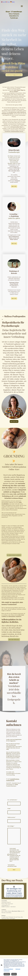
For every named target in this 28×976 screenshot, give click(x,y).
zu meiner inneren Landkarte (14, 555)
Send (14, 869)
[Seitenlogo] (14, 20)
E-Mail (9, 808)
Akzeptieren (6, 974)
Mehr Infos (14, 186)
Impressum (18, 969)
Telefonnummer (11, 817)
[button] (3, 1)
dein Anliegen (10, 826)
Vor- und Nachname (12, 800)
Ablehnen (14, 974)
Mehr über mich (14, 421)
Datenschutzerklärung (8, 969)
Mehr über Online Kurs (14, 639)
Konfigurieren (6, 970)
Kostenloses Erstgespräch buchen (14, 74)
